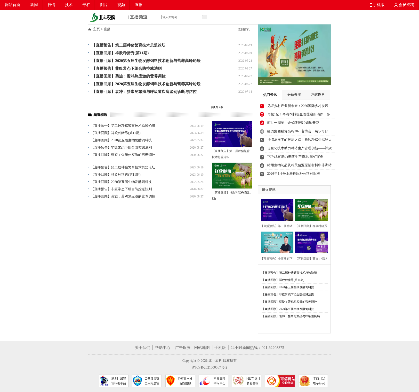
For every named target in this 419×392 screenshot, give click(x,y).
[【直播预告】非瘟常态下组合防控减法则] (275, 241)
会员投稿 (406, 5)
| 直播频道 (137, 17)
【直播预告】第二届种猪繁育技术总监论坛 (123, 126)
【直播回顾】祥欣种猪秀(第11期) (116, 133)
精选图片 (318, 94)
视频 (121, 5)
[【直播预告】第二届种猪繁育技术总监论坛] (232, 134)
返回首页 (244, 29)
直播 (139, 5)
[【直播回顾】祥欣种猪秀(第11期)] (232, 175)
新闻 (34, 5)
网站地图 (202, 348)
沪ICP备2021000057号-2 (209, 367)
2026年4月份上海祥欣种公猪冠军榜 (293, 173)
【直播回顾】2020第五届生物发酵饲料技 (121, 140)
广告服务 (183, 348)
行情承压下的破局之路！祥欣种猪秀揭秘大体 (299, 141)
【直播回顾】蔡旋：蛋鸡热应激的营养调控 (123, 155)
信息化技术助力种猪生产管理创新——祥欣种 (299, 149)
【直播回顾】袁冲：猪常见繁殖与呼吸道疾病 (291, 316)
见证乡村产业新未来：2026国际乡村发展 (297, 106)
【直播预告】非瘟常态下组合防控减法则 (121, 147)
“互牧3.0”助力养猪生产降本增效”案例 (295, 156)
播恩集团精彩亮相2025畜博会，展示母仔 (297, 131)
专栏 (86, 5)
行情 (51, 5)
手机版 (378, 5)
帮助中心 (162, 348)
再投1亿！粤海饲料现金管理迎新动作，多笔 (298, 116)
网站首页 (12, 5)
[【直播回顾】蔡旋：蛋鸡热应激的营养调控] (310, 241)
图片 (104, 5)
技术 (69, 5)
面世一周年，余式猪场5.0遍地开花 (293, 123)
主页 (96, 29)
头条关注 (294, 94)
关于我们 (142, 348)
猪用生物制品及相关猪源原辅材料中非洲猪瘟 (299, 166)
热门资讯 (270, 95)
